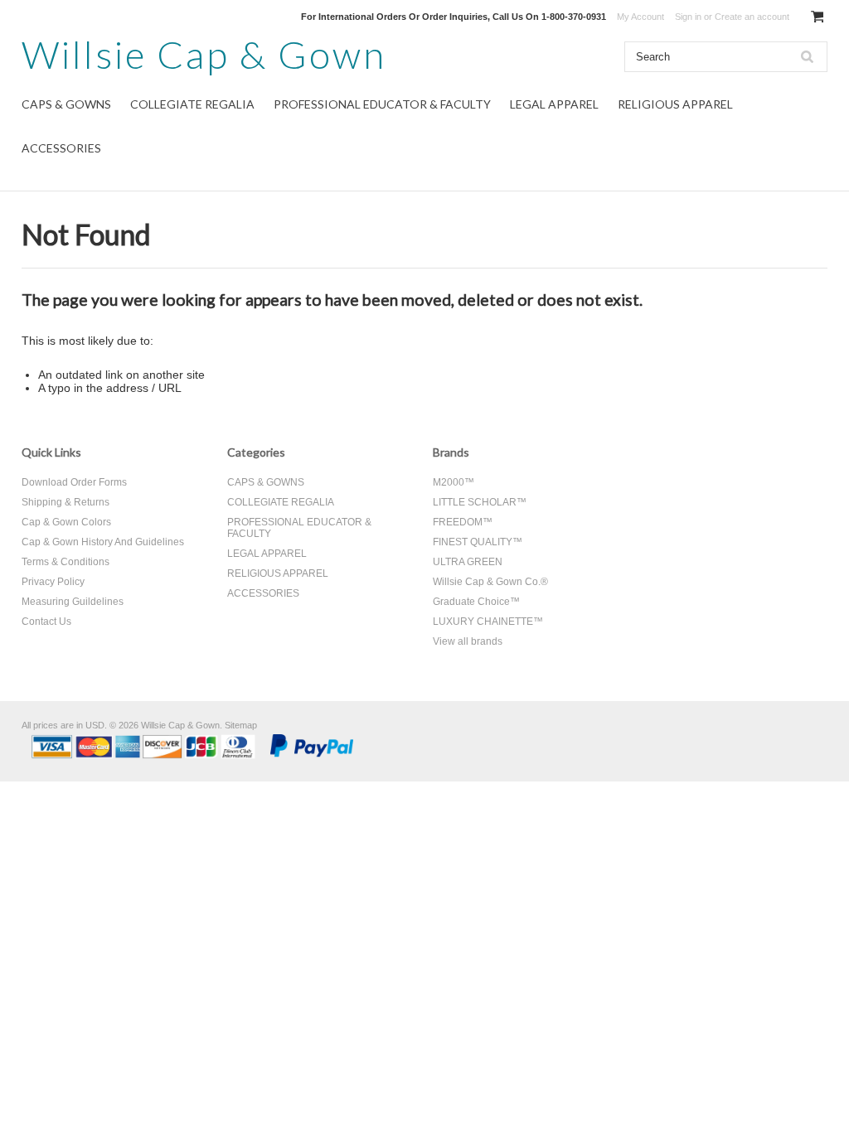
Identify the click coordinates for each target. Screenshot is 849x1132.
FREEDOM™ (462, 522)
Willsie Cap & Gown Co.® (490, 582)
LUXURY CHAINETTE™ (488, 621)
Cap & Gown (204, 54)
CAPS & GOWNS (66, 104)
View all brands (467, 641)
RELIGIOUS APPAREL (675, 104)
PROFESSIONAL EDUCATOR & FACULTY (382, 104)
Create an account (752, 17)
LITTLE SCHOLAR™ (479, 502)
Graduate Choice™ (476, 601)
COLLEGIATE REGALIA (192, 104)
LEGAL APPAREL (554, 104)
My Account (640, 17)
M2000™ (453, 482)
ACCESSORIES (61, 148)
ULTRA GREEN (467, 562)
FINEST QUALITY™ (477, 542)
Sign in (688, 17)
